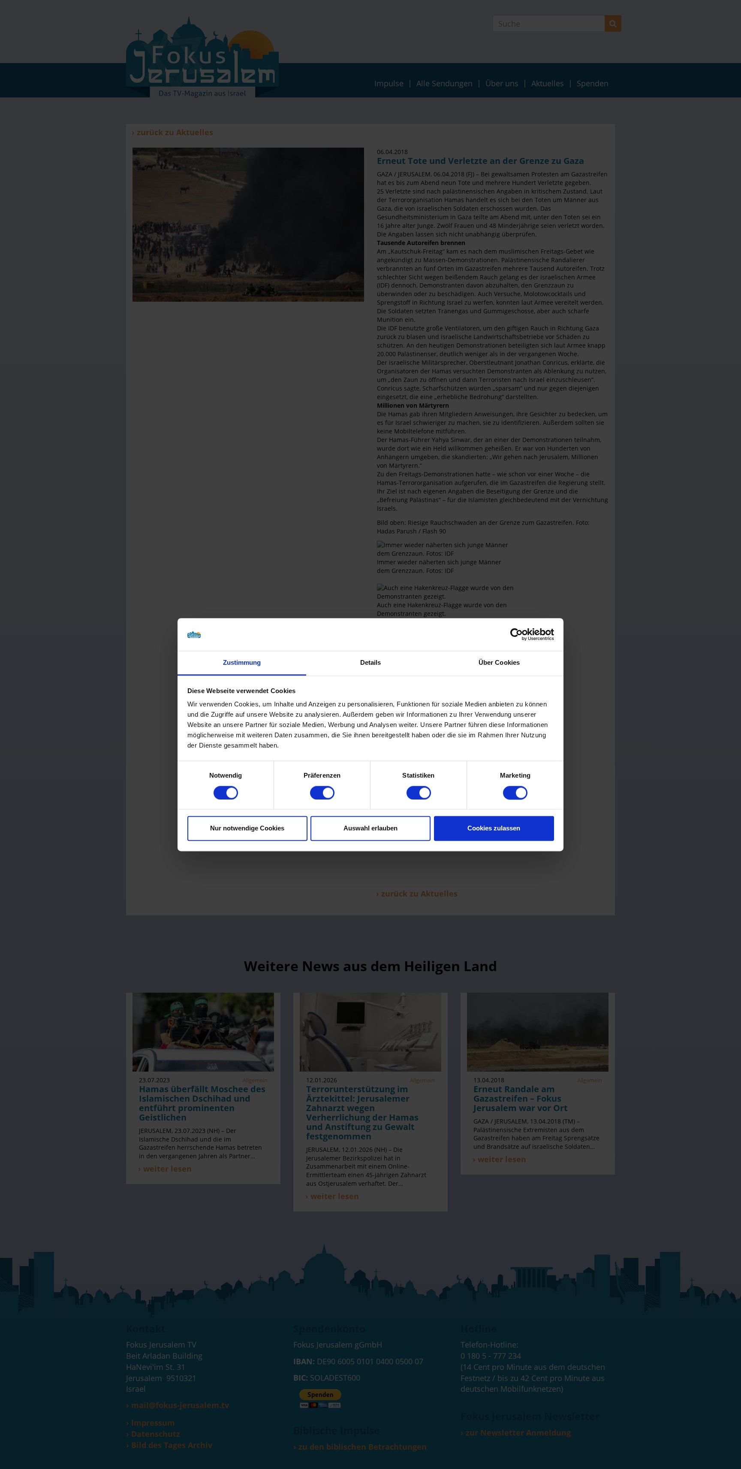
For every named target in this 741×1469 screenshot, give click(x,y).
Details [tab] (370, 662)
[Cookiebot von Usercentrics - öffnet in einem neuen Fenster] (516, 634)
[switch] (322, 793)
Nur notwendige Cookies (247, 828)
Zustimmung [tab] (242, 662)
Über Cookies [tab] (499, 662)
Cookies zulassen (493, 828)
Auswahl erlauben (370, 828)
